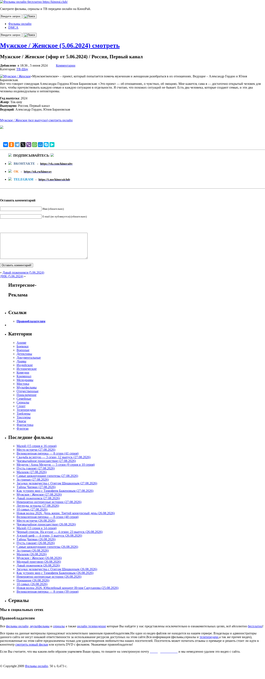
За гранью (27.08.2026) (33, 479)
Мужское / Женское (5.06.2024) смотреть (60, 45)
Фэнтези (23, 428)
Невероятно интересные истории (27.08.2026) (49, 502)
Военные (23, 350)
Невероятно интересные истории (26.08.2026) (49, 576)
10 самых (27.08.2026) (32, 509)
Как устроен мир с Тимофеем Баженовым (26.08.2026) (55, 573)
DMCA (13, 27)
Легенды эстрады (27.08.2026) (38, 505)
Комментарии (65, 65)
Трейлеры (23, 413)
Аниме (21, 342)
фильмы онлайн (17, 626)
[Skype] (46, 144)
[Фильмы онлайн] (34, 2)
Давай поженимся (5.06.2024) (23, 272)
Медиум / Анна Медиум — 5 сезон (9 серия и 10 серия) (56, 464)
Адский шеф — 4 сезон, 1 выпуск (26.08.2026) (49, 535)
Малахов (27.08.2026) (32, 472)
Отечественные (28, 391)
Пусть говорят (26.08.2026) (36, 543)
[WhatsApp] (34, 144)
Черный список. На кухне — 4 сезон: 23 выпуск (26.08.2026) (59, 532)
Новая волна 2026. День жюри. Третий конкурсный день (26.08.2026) (66, 513)
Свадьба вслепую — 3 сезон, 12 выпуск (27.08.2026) (53, 457)
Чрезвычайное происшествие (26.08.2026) (46, 524)
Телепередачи (26, 410)
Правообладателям (31, 321)
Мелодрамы (25, 380)
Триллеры (24, 417)
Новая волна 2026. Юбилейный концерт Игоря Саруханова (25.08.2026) (67, 588)
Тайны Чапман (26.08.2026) (36, 539)
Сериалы (23, 402)
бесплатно (255, 626)
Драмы (21, 361)
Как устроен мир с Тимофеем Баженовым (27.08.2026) (55, 490)
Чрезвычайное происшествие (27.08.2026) (46, 461)
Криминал (24, 376)
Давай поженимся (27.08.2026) (38, 498)
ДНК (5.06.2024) (11, 276)
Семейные (24, 398)
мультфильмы (39, 626)
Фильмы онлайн (19, 24)
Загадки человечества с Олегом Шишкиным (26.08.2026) (57, 569)
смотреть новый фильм (31, 644)
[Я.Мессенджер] (51, 144)
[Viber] (28, 144)
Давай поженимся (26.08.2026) (38, 565)
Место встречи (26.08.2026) (36, 520)
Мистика (23, 383)
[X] (22, 144)
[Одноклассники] (11, 144)
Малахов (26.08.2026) (32, 554)
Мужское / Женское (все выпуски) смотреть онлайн (36, 120)
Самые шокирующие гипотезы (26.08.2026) (47, 547)
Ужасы (21, 421)
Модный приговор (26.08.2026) (39, 561)
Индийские (25, 365)
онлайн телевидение (91, 626)
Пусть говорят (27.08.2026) (36, 468)
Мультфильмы (27, 387)
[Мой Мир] (40, 144)
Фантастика (25, 425)
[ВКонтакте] (5, 144)
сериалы (59, 626)
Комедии (23, 372)
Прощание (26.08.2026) (33, 580)
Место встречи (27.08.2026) (36, 449)
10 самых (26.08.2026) (32, 584)
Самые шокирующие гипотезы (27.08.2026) (47, 476)
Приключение (26, 395)
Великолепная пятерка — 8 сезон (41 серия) (47, 453)
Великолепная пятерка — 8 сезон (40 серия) (47, 517)
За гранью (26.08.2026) (33, 550)
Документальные (29, 357)
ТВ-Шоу (22, 69)
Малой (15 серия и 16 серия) (37, 446)
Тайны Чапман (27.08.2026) (36, 487)
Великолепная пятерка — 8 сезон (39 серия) (47, 591)
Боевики (23, 346)
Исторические (27, 369)
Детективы (24, 354)
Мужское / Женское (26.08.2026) (39, 558)
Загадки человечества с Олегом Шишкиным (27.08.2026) (57, 483)
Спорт (21, 406)
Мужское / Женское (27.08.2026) (39, 494)
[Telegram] (17, 144)
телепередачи (209, 637)
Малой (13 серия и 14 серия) (37, 528)
